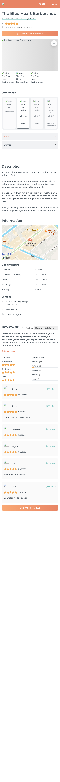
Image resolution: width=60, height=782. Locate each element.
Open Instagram (14, 314)
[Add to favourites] (54, 43)
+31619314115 (11, 309)
